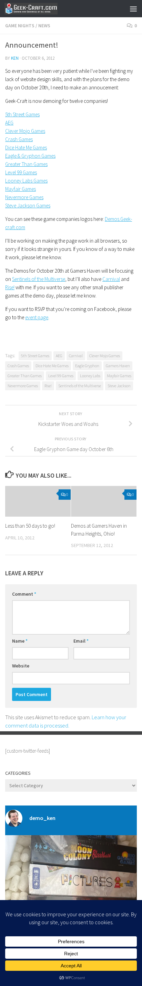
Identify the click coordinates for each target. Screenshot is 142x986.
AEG (9, 122)
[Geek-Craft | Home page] (39, 8)
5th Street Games (22, 114)
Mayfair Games (20, 189)
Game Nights (19, 25)
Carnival (111, 279)
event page (36, 317)
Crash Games (19, 139)
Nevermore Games (24, 197)
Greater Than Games (26, 164)
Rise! (9, 287)
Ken (15, 58)
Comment (24, 594)
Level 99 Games (21, 172)
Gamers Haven (118, 365)
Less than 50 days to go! (30, 526)
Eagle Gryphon (87, 365)
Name (20, 641)
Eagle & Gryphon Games (30, 156)
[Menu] (133, 8)
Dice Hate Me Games (26, 147)
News (44, 25)
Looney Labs (90, 375)
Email (81, 641)
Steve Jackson (119, 385)
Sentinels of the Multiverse (38, 279)
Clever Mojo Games (25, 131)
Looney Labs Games (26, 180)
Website (20, 666)
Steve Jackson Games (27, 205)
